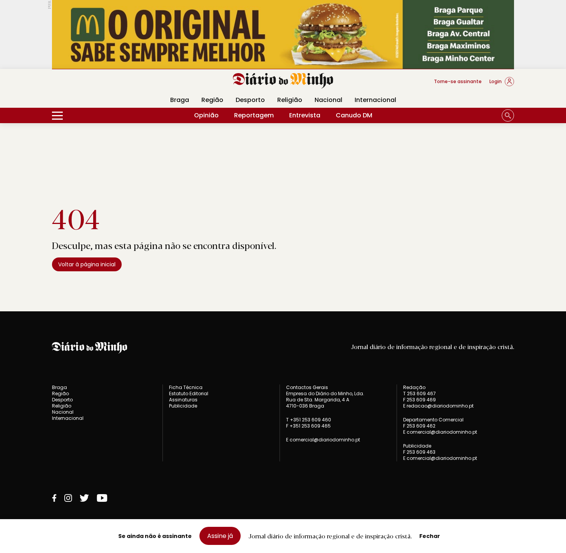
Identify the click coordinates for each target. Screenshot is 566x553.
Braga (179, 99)
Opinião (206, 115)
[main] (283, 242)
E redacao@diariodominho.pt (438, 406)
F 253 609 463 (419, 452)
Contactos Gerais (307, 387)
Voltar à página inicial (87, 264)
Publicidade (183, 406)
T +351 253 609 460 (308, 419)
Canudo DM (354, 115)
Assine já (220, 535)
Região (212, 99)
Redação (414, 387)
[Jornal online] (92, 85)
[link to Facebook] (54, 498)
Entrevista (304, 115)
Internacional (375, 99)
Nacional (328, 99)
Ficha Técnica (186, 387)
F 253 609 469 (419, 399)
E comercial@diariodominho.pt (323, 439)
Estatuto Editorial (188, 393)
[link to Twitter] (84, 498)
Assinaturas (183, 399)
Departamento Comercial (433, 420)
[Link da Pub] (283, 34)
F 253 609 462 (419, 426)
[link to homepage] (283, 81)
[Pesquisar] (508, 115)
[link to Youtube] (102, 498)
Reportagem (254, 115)
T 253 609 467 (419, 393)
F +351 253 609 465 (308, 426)
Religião (289, 99)
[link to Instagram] (68, 498)
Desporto (250, 99)
